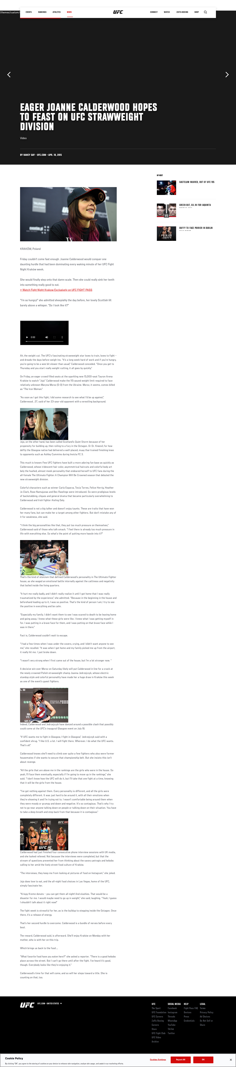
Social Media (174, 1004)
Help (186, 1004)
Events (29, 12)
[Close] (230, 1059)
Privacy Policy (206, 1012)
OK (203, 1060)
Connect (154, 12)
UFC (153, 1004)
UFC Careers (157, 1016)
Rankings (42, 12)
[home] (118, 12)
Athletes (57, 12)
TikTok (171, 1029)
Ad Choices (205, 1016)
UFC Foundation (159, 1012)
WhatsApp (172, 1021)
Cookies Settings (158, 1060)
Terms (202, 1008)
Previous (10, 74)
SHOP (197, 12)
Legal (202, 1004)
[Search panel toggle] (205, 12)
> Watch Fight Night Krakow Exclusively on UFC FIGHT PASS (56, 290)
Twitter (171, 1033)
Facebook (172, 1008)
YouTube (171, 1025)
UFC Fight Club (158, 1033)
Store (154, 1029)
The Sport (156, 1008)
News (69, 12)
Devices (187, 1012)
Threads (171, 1016)
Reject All (180, 1060)
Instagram (172, 1012)
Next (226, 74)
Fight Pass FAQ (191, 1008)
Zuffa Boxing (182, 12)
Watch (167, 12)
